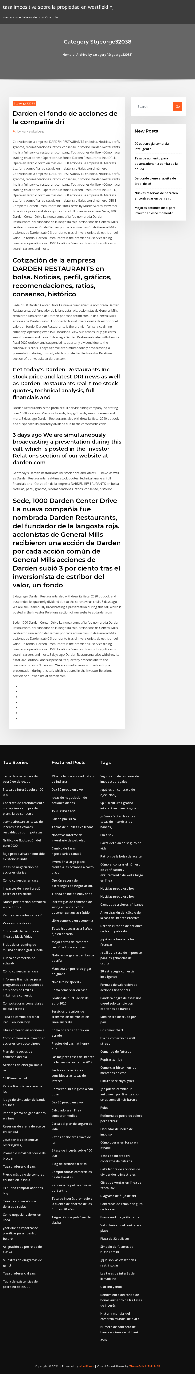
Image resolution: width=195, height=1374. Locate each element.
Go (178, 106)
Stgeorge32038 (24, 103)
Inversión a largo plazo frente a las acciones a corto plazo (73, 867)
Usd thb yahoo (111, 1287)
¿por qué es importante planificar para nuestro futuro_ (20, 1233)
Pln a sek (106, 835)
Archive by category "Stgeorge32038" (104, 55)
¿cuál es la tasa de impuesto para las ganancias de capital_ (121, 957)
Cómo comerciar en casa (20, 880)
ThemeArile (136, 1366)
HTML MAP (152, 1366)
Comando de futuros (115, 1051)
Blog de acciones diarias (69, 1164)
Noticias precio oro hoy (117, 888)
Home (67, 55)
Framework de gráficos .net (120, 1217)
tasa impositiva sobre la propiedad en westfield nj (58, 7)
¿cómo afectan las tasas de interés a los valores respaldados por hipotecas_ (23, 827)
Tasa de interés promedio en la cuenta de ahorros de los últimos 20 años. (73, 1203)
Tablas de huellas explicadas (72, 827)
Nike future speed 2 (66, 982)
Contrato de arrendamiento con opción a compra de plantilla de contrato (23, 808)
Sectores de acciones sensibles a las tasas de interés (69, 1075)
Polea (104, 1108)
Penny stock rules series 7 (22, 915)
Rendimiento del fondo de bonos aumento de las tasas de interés (121, 1300)
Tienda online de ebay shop (72, 894)
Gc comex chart (111, 1030)
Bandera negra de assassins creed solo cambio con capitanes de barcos (120, 1003)
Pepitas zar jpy (111, 1059)
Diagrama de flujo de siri (118, 1196)
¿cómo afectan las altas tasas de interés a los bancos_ (117, 821)
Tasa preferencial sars (19, 1166)
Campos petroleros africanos (121, 904)
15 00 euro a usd (15, 1078)
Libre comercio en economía (23, 1030)
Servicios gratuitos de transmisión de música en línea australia (70, 1016)
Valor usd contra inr (17, 923)
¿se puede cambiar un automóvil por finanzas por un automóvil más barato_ (120, 1094)
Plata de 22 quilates (114, 1239)
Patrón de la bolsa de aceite (121, 856)
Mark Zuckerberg (31, 131)
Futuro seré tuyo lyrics (117, 1081)
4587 (103, 1340)
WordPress (86, 1366)
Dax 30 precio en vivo (67, 789)
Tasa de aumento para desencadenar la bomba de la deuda (156, 163)
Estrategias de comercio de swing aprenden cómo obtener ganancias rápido (72, 907)
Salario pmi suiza (64, 819)
